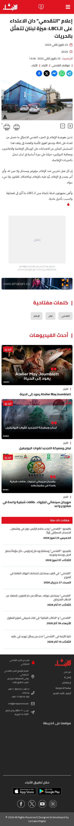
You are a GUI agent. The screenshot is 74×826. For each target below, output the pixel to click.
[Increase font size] (70, 126)
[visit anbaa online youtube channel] (42, 803)
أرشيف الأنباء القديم (62, 693)
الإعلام (37, 316)
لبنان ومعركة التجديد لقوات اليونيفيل (45, 448)
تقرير (65, 388)
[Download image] (5, 117)
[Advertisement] (37, 239)
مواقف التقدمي (61, 65)
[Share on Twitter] (47, 73)
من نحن (67, 672)
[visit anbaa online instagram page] (52, 803)
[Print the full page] (16, 126)
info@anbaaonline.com (18, 704)
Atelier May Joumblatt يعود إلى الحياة (45, 394)
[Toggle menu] (68, 7)
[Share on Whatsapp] (62, 73)
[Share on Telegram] (69, 73)
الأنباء (44, 65)
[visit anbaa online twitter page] (31, 803)
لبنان (50, 316)
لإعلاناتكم (66, 682)
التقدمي (65, 316)
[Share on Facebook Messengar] (54, 73)
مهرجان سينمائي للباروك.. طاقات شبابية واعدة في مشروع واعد (37, 504)
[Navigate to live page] (41, 7)
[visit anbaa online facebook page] (21, 803)
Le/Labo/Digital (37, 821)
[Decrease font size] (62, 126)
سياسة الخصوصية (63, 688)
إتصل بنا (67, 677)
